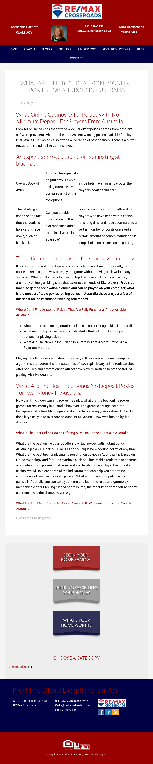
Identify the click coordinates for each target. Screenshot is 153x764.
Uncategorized (18, 666)
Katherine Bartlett (76, 11)
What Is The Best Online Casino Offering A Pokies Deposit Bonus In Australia (72, 433)
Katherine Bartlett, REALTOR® (79, 754)
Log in (102, 754)
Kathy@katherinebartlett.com (72, 705)
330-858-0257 (79, 701)
